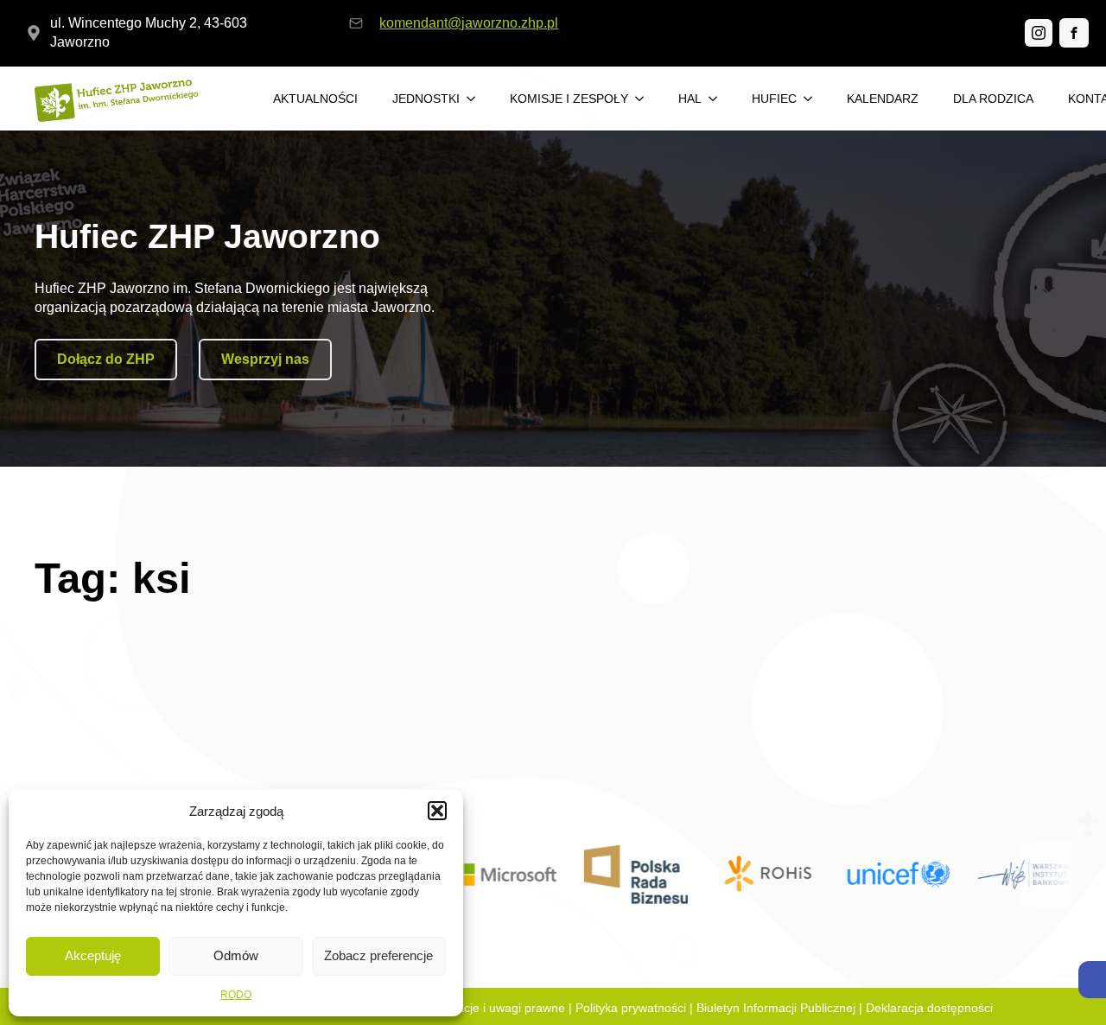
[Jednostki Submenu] (476, 98)
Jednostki (426, 98)
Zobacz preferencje (378, 955)
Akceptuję (93, 955)
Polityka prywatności (630, 1008)
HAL (690, 98)
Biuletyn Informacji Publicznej (775, 1008)
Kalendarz (882, 98)
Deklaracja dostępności (929, 1008)
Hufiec (774, 98)
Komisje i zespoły (569, 98)
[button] (1092, 979)
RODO (235, 995)
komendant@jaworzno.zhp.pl (468, 23)
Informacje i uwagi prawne (493, 1008)
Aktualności (315, 98)
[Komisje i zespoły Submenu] (644, 98)
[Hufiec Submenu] (813, 98)
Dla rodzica (993, 98)
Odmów (235, 955)
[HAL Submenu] (718, 98)
